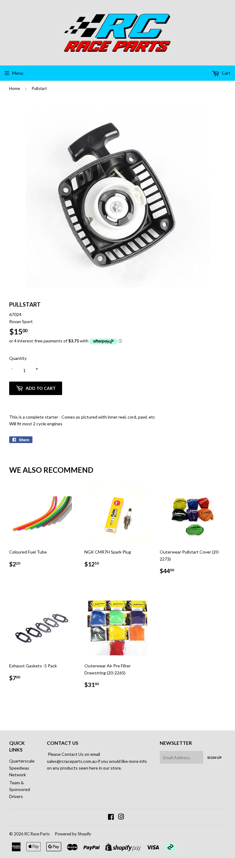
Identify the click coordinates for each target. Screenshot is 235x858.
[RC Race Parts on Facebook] (111, 817)
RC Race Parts (37, 833)
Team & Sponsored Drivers (19, 789)
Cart (225, 73)
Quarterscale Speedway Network (22, 767)
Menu (17, 73)
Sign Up (214, 757)
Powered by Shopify (73, 833)
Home (14, 88)
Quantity (18, 358)
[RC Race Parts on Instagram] (121, 817)
